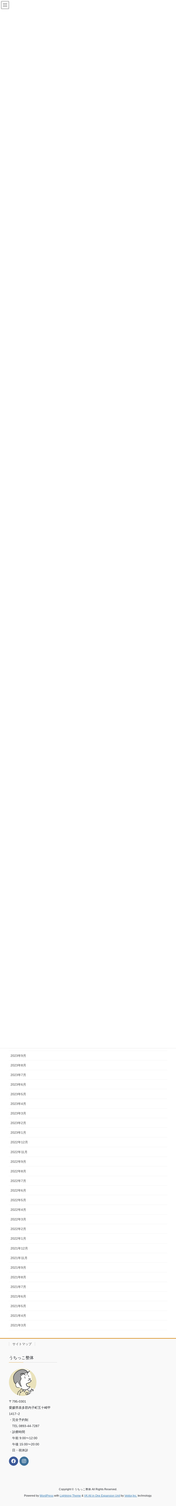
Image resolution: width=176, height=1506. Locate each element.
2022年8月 (18, 1171)
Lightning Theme (70, 1495)
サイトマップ (22, 1344)
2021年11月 (19, 1258)
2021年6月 (18, 1296)
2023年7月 (18, 1075)
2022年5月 (18, 1200)
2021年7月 (18, 1287)
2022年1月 (18, 1238)
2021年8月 (18, 1277)
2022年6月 (18, 1190)
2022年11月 (19, 1152)
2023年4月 (18, 1104)
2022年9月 (18, 1161)
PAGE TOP (167, 1457)
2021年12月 (19, 1248)
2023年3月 (18, 1113)
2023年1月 (18, 1132)
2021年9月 (18, 1267)
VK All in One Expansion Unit (102, 1495)
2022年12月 (19, 1142)
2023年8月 (18, 1065)
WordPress (46, 1495)
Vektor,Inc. (130, 1495)
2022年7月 (18, 1181)
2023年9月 (18, 1055)
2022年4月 (18, 1209)
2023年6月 (18, 1084)
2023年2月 (18, 1123)
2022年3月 (18, 1219)
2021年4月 (18, 1315)
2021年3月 (18, 1325)
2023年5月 (18, 1094)
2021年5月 (18, 1306)
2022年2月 (18, 1229)
